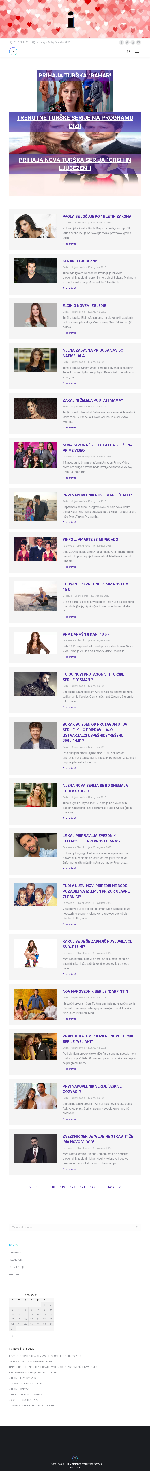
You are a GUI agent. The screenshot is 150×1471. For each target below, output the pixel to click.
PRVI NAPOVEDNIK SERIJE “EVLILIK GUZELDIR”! (33, 1372)
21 (38, 1319)
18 (19, 1319)
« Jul (11, 1335)
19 (25, 1319)
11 (19, 1314)
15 (44, 1314)
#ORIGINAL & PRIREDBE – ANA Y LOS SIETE (32, 1405)
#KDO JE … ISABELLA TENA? (23, 1400)
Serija (66, 267)
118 (52, 1187)
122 (92, 1187)
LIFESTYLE (14, 1274)
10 (12, 1314)
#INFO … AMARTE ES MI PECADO (90, 539)
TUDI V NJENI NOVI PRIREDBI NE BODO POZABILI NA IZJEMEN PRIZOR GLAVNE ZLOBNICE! (96, 891)
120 (72, 1187)
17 (12, 1319)
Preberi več (69, 243)
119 (62, 1187)
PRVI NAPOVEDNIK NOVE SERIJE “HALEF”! (98, 495)
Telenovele (68, 222)
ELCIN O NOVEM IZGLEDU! (84, 305)
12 (25, 1314)
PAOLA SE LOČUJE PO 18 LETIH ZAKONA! (97, 216)
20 (31, 1319)
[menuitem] (75, 1467)
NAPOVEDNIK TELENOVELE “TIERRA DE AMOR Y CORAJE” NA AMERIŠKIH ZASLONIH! (53, 1367)
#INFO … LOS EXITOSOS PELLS (25, 1394)
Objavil (83, 222)
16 (51, 1314)
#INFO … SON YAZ (19, 1389)
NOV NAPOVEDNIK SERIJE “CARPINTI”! (95, 991)
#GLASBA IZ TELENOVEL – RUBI (25, 1383)
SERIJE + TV (15, 1252)
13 (31, 1314)
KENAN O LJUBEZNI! (80, 261)
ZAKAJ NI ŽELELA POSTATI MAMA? (93, 400)
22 (44, 1319)
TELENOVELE (16, 1259)
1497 (111, 1187)
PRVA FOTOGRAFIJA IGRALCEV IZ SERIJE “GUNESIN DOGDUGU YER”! (45, 1356)
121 (82, 1187)
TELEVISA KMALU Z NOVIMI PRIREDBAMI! (30, 1361)
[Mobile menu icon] (137, 51)
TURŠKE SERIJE (17, 1267)
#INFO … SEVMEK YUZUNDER (24, 1378)
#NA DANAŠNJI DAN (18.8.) (86, 634)
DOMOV (13, 1245)
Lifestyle (67, 595)
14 (38, 1314)
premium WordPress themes (87, 1464)
